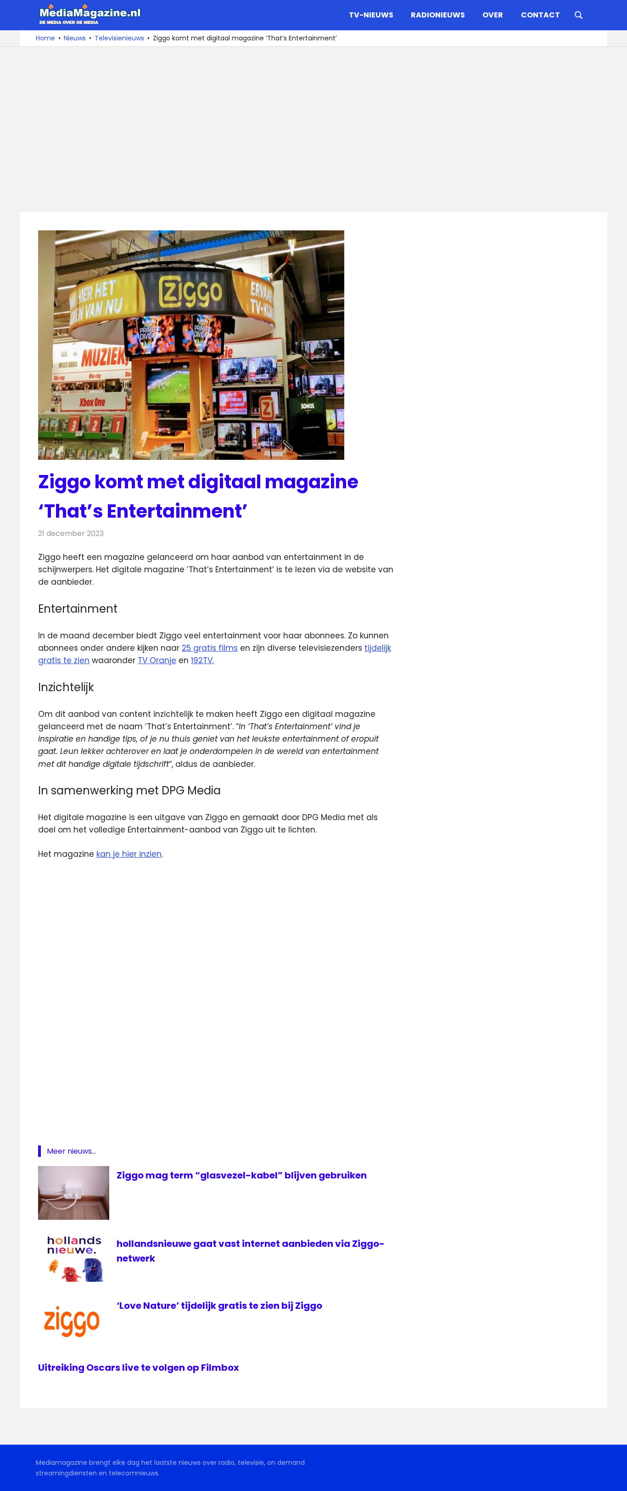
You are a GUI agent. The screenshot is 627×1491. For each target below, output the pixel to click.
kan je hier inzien (129, 854)
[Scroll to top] (613, 1477)
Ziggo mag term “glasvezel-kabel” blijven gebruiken (242, 1175)
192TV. (202, 660)
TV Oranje (157, 660)
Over (492, 15)
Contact (540, 15)
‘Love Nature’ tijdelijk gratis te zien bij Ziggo (219, 1305)
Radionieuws (438, 15)
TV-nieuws (371, 15)
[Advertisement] (313, 129)
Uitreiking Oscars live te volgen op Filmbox (138, 1367)
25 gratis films (210, 647)
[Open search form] (579, 14)
